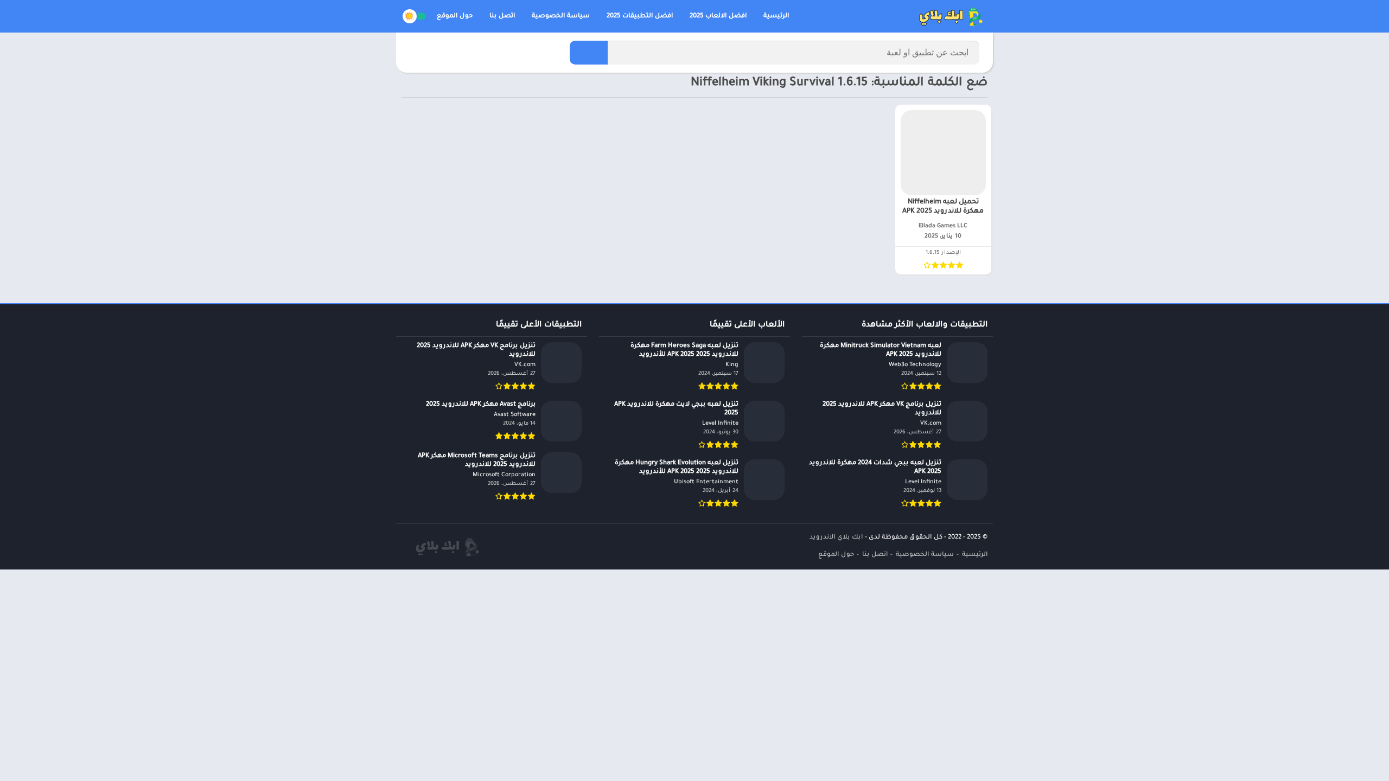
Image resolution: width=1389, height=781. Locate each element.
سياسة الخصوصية (561, 16)
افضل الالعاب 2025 (718, 16)
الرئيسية (776, 16)
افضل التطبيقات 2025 (640, 16)
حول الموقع (455, 16)
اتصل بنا (502, 16)
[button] (589, 53)
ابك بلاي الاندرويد (836, 537)
